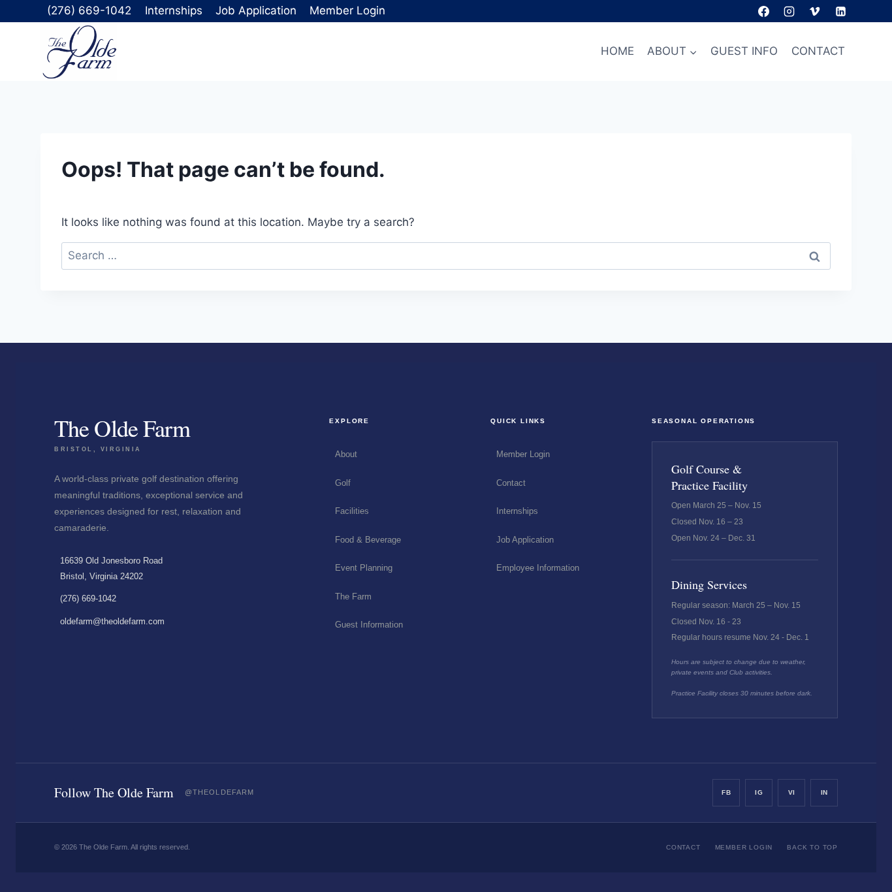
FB (726, 792)
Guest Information (369, 624)
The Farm (353, 596)
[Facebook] (764, 11)
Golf (343, 483)
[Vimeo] (815, 11)
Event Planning (363, 568)
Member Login (347, 10)
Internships (173, 10)
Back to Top (812, 847)
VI (791, 792)
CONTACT (818, 50)
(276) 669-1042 (89, 10)
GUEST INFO (744, 50)
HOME (617, 50)
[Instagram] (789, 11)
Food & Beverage (368, 540)
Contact (511, 483)
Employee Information (537, 568)
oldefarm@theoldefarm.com (112, 621)
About (346, 454)
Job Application (255, 10)
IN (824, 792)
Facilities (352, 511)
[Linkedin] (840, 11)
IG (759, 792)
